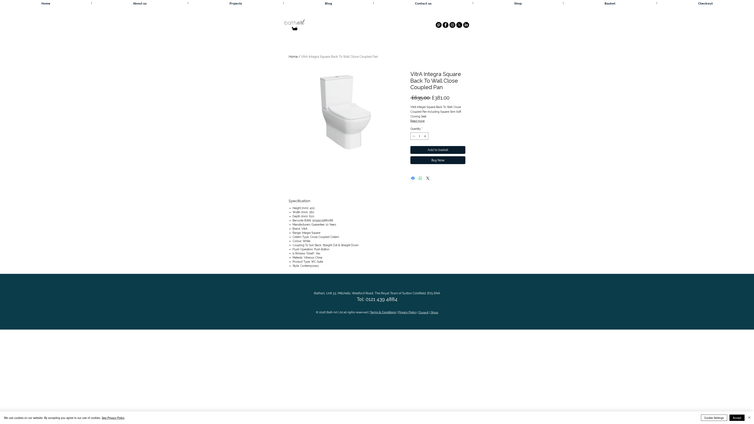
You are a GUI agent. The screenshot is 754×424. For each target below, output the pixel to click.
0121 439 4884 (381, 299)
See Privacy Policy (113, 418)
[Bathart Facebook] (445, 25)
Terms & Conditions (383, 312)
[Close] (749, 418)
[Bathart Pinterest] (439, 25)
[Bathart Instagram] (452, 25)
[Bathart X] (459, 25)
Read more (417, 120)
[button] (610, 3)
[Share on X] (427, 178)
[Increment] (425, 136)
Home (293, 56)
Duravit (423, 312)
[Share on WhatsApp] (420, 178)
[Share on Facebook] (413, 178)
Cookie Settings (714, 418)
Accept (737, 418)
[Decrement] (413, 136)
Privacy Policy (407, 312)
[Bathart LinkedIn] (466, 25)
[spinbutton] (419, 136)
